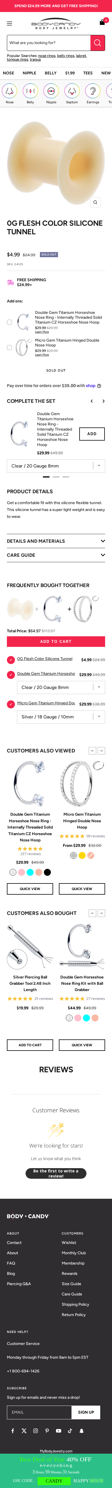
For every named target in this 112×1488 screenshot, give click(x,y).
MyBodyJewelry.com (56, 1451)
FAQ (11, 1263)
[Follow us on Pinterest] (47, 1431)
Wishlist (69, 1242)
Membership (73, 1263)
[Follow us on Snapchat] (81, 1431)
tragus (35, 59)
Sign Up (86, 1412)
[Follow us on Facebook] (12, 1431)
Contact (14, 1242)
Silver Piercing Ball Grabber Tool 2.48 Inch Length (30, 983)
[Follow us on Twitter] (24, 1431)
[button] (92, 750)
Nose (8, 73)
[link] (12, 872)
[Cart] (102, 23)
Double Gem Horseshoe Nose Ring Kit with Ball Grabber (82, 983)
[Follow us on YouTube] (58, 1431)
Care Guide (72, 1294)
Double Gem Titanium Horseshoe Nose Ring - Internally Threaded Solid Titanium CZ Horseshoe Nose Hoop (30, 827)
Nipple (29, 73)
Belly (51, 73)
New (106, 73)
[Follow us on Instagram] (35, 1431)
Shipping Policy (75, 1304)
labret (81, 56)
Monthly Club (74, 1253)
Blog (11, 1273)
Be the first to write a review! (55, 1173)
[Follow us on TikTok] (70, 1431)
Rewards (70, 1273)
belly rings (65, 56)
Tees (88, 73)
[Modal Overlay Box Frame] (56, 1471)
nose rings (46, 56)
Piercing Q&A (19, 1283)
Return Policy (74, 1314)
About (12, 1253)
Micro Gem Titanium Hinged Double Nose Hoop (82, 821)
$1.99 (70, 73)
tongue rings (17, 59)
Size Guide (71, 1283)
